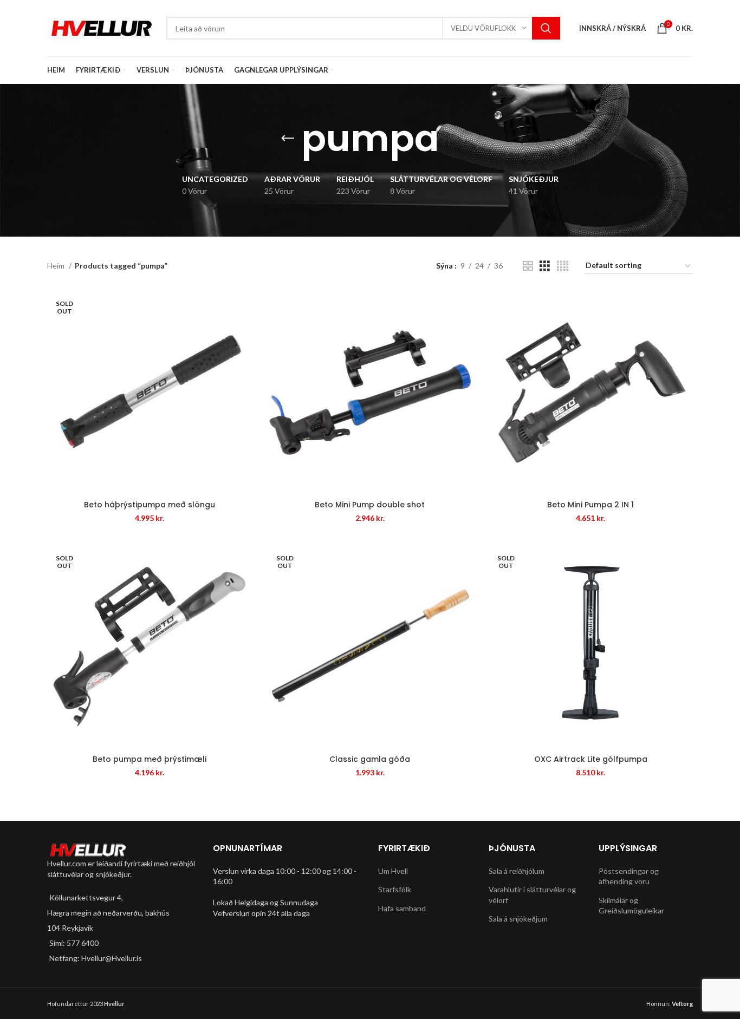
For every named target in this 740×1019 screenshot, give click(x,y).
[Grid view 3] (545, 266)
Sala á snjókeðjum (518, 918)
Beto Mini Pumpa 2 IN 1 (590, 504)
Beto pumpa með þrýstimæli (149, 759)
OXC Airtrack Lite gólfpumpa (590, 759)
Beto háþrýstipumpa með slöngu (149, 504)
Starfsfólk (394, 889)
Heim (56, 265)
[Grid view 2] (528, 266)
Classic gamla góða (369, 759)
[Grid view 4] (562, 266)
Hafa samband (402, 908)
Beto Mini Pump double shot (370, 504)
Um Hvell (393, 871)
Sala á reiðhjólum (516, 871)
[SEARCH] (546, 28)
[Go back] (287, 138)
